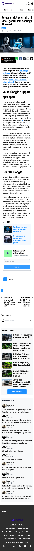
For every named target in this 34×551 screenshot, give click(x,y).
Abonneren (17, 267)
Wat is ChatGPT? (7, 532)
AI (22, 120)
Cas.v (7, 415)
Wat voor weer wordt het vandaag (12, 459)
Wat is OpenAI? (19, 532)
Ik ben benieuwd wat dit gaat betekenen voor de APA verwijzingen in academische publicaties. (17, 442)
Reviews (12, 535)
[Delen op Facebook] (20, 58)
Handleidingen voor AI (10, 539)
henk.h (8, 446)
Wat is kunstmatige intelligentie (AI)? (17, 528)
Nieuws (6, 10)
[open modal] (32, 3)
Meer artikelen (17, 391)
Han (7, 473)
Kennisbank (13, 525)
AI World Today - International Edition (17, 542)
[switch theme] (29, 3)
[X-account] (4, 546)
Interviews (29, 532)
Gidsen (21, 10)
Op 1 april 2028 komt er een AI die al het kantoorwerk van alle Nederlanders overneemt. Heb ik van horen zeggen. (17, 487)
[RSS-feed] (20, 546)
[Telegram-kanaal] (30, 546)
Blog (5, 535)
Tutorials (20, 535)
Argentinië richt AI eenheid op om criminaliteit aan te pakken (19, 239)
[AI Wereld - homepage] (8, 4)
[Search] (26, 3)
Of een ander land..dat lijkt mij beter (13, 478)
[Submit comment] (30, 320)
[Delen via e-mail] (27, 58)
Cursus (28, 535)
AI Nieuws (21, 525)
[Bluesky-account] (25, 546)
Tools (12, 10)
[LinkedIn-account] (14, 546)
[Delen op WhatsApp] (16, 58)
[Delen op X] (24, 58)
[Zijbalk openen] (1, 10)
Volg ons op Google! (24, 539)
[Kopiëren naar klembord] (31, 58)
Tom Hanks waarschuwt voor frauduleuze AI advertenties (20, 229)
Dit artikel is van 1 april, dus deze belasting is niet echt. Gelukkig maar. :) (17, 468)
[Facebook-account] (9, 546)
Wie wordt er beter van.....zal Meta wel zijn (14, 451)
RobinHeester (10, 405)
